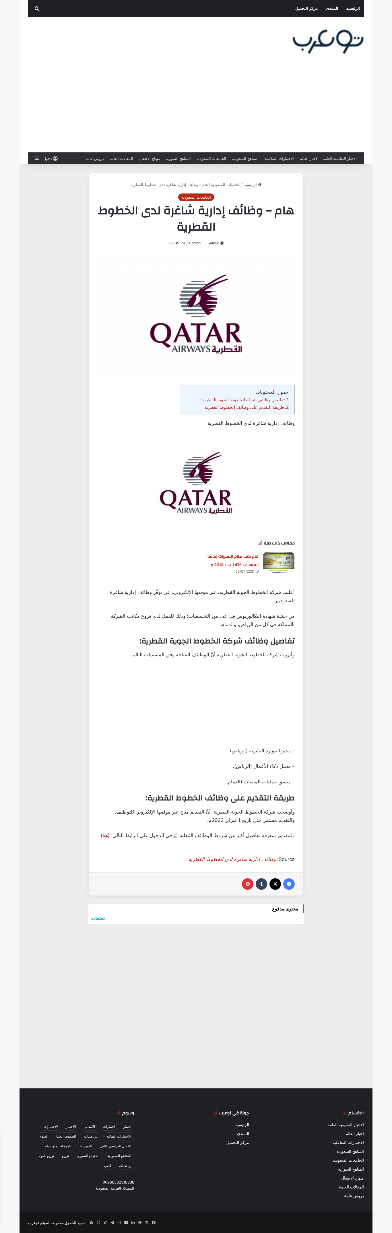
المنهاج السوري (88, 1156)
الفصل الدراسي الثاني (115, 1146)
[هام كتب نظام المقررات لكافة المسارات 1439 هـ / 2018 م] (278, 563)
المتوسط (85, 1146)
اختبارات (109, 1126)
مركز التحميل (306, 8)
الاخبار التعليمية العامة (340, 158)
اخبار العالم (308, 158)
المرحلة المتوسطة (58, 1146)
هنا (105, 835)
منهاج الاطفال (149, 158)
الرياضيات (91, 1136)
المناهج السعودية (245, 158)
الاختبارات (51, 1126)
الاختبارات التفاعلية (279, 158)
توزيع (65, 1156)
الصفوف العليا (66, 1136)
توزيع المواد (46, 1156)
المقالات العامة (121, 158)
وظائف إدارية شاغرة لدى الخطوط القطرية (232, 859)
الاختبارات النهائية (118, 1136)
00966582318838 (118, 1182)
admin (214, 243)
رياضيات (125, 1165)
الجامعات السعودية (211, 158)
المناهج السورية (178, 158)
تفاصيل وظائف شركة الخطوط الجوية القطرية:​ (243, 399)
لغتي (107, 1165)
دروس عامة (95, 158)
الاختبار (71, 1126)
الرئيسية (353, 8)
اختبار (127, 1126)
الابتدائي (89, 1126)
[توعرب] (328, 42)
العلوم (44, 1136)
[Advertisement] (196, 109)
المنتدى (332, 8)
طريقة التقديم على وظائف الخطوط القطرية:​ (243, 407)
